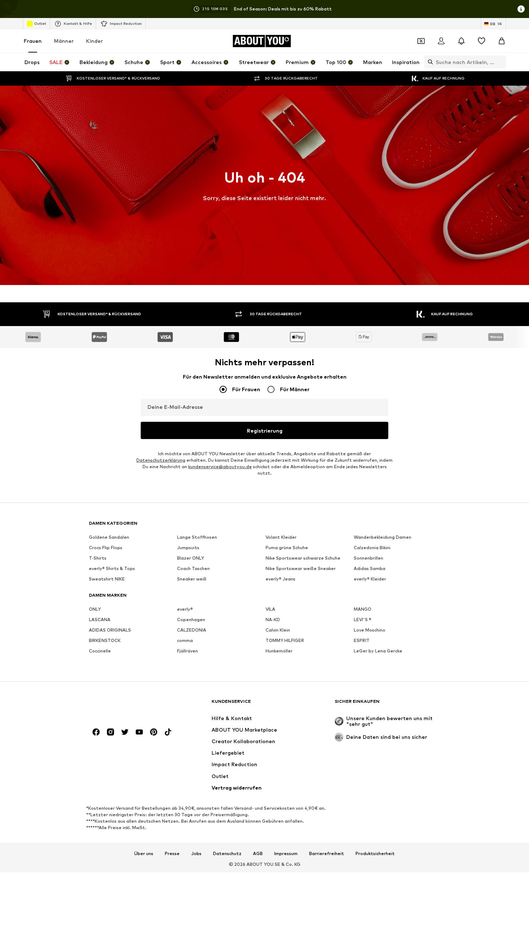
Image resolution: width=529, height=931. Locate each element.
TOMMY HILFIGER (285, 640)
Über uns (143, 853)
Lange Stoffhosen (197, 537)
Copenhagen (191, 619)
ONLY (95, 609)
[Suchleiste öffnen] (428, 62)
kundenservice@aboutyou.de (220, 466)
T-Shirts (98, 558)
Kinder (94, 41)
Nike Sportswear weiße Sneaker (301, 568)
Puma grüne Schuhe (287, 547)
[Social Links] (96, 732)
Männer (64, 41)
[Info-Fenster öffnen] (521, 9)
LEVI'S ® (362, 619)
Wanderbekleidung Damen (382, 537)
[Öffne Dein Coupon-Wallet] (421, 41)
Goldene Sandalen (109, 537)
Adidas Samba (369, 568)
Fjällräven (187, 651)
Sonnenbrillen (368, 558)
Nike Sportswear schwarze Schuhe (303, 558)
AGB (258, 853)
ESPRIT (362, 640)
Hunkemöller (279, 651)
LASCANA (99, 619)
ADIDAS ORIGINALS (110, 630)
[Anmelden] (441, 41)
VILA (270, 609)
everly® (185, 609)
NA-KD (273, 619)
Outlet (40, 23)
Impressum (286, 853)
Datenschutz (227, 853)
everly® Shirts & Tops (112, 568)
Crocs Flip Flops (105, 547)
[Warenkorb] (501, 41)
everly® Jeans (280, 579)
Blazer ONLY (190, 558)
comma (185, 640)
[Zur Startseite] (128, 705)
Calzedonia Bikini (372, 547)
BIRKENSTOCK (105, 640)
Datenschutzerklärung (160, 460)
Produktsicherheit (375, 853)
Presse (172, 853)
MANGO (362, 609)
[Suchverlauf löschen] (500, 62)
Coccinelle (100, 651)
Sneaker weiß (192, 579)
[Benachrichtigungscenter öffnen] (461, 41)
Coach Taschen (193, 568)
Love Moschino (369, 630)
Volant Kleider (281, 537)
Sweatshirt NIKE (107, 579)
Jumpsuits (188, 547)
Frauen (33, 41)
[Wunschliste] (481, 41)
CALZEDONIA (191, 630)
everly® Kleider (370, 579)
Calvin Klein (278, 630)
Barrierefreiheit (326, 853)
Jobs (196, 853)
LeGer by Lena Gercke (378, 651)
